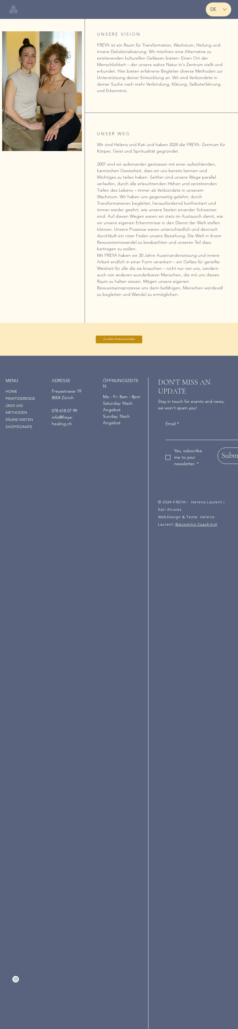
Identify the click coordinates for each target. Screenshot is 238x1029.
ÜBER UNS (14, 405)
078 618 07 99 (64, 410)
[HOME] (38, 391)
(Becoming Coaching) (196, 524)
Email (172, 423)
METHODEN (16, 412)
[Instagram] (15, 979)
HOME (11, 391)
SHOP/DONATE (19, 426)
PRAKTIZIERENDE (20, 398)
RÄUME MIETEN (19, 419)
